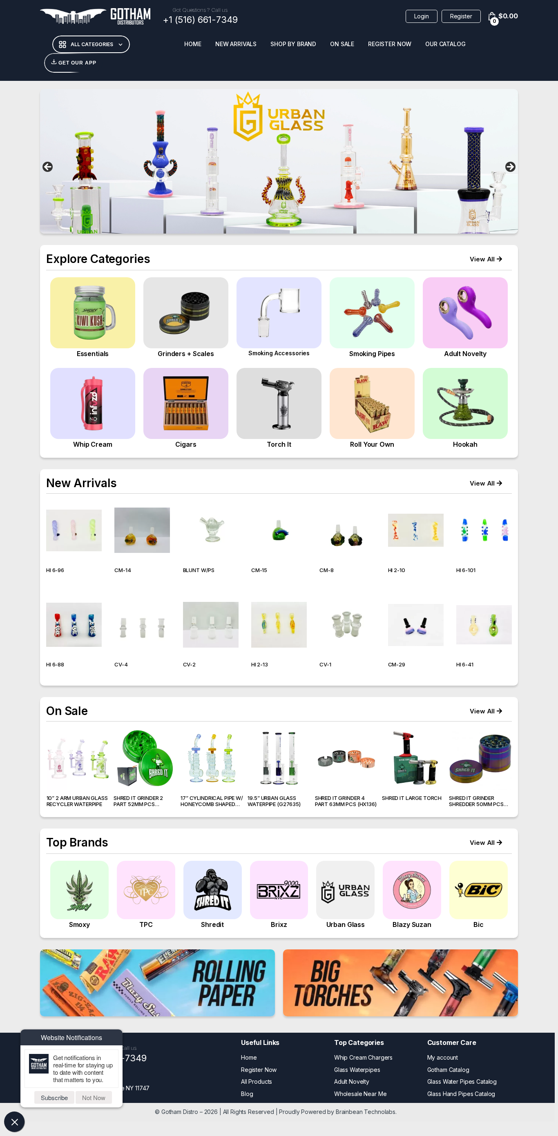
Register (461, 16)
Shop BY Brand (293, 43)
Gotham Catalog (448, 1069)
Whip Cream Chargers (363, 1057)
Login (421, 16)
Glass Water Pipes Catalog (462, 1081)
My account (442, 1057)
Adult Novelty (351, 1081)
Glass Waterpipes (357, 1069)
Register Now (389, 43)
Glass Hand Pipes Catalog (461, 1093)
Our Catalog (445, 43)
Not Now (93, 1097)
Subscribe (54, 1097)
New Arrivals (236, 43)
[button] (486, 259)
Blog (247, 1093)
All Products (256, 1081)
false (48, 167)
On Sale (342, 43)
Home (192, 43)
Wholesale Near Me (360, 1093)
